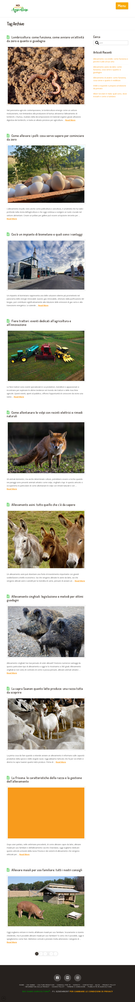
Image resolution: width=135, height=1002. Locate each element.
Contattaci (88, 985)
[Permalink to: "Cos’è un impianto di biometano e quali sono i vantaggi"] (46, 265)
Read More (70, 120)
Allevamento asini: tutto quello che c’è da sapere (43, 505)
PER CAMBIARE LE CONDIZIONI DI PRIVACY (91, 991)
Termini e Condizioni (76, 987)
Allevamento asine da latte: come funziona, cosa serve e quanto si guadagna (107, 70)
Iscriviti (76, 985)
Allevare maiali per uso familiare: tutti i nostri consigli (46, 870)
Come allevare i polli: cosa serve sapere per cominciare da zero (45, 137)
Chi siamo (30, 985)
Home (21, 985)
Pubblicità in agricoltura (100, 987)
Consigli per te (64, 985)
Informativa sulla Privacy (37, 987)
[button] (122, 5)
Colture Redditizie (45, 985)
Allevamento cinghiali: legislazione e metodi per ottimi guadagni (45, 598)
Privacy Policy (109, 985)
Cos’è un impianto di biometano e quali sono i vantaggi (47, 234)
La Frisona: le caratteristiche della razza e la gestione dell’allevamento (44, 779)
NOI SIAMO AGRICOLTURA (36, 991)
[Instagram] (77, 977)
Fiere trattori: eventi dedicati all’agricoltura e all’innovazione (39, 323)
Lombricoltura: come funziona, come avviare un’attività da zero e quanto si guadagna (45, 39)
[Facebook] (57, 977)
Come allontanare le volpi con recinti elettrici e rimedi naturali (45, 414)
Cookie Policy (58, 987)
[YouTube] (67, 977)
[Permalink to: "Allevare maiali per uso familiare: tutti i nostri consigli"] (46, 901)
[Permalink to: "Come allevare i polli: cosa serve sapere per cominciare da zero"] (46, 174)
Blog (97, 985)
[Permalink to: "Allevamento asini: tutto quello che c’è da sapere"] (46, 539)
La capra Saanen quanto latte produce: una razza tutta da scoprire (45, 690)
